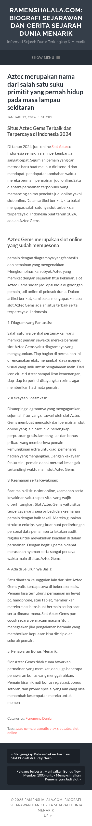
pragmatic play (44, 728)
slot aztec (64, 728)
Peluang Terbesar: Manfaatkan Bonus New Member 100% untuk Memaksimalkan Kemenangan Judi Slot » (48, 775)
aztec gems (23, 728)
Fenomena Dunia (39, 718)
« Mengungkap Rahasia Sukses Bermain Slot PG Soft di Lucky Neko (40, 756)
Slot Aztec (60, 146)
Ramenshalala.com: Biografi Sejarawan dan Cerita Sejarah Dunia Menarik (46, 21)
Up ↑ (48, 816)
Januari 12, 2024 (21, 117)
